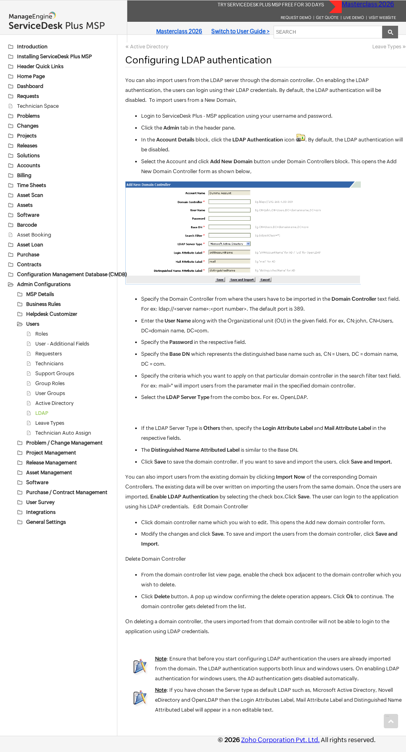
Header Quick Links (40, 66)
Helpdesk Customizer (51, 314)
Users (32, 324)
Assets (25, 205)
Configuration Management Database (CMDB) (72, 274)
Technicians (49, 363)
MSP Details (40, 294)
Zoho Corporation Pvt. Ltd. (280, 740)
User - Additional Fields (62, 344)
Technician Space (38, 106)
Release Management (51, 463)
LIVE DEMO (353, 17)
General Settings (46, 522)
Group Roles (50, 383)
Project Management (51, 453)
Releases (27, 146)
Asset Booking (34, 235)
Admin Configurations (44, 284)
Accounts (28, 165)
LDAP (41, 413)
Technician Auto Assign (63, 433)
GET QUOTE (327, 17)
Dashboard (30, 86)
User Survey (40, 502)
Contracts (29, 264)
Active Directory (54, 403)
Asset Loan (30, 245)
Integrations (41, 512)
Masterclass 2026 (368, 4)
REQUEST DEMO (296, 17)
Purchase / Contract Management (66, 492)
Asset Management (49, 472)
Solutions (28, 155)
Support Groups (54, 373)
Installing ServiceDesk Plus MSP (54, 56)
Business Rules (43, 304)
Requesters (48, 354)
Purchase (28, 255)
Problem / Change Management (64, 443)
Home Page (31, 76)
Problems (28, 116)
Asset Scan (30, 195)
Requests (28, 96)
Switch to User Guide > (240, 31)
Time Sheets (31, 185)
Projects (26, 136)
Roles (41, 334)
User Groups (50, 393)
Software (28, 215)
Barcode (27, 225)
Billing (24, 175)
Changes (27, 126)
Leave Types (49, 423)
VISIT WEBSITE (382, 17)
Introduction (32, 47)
